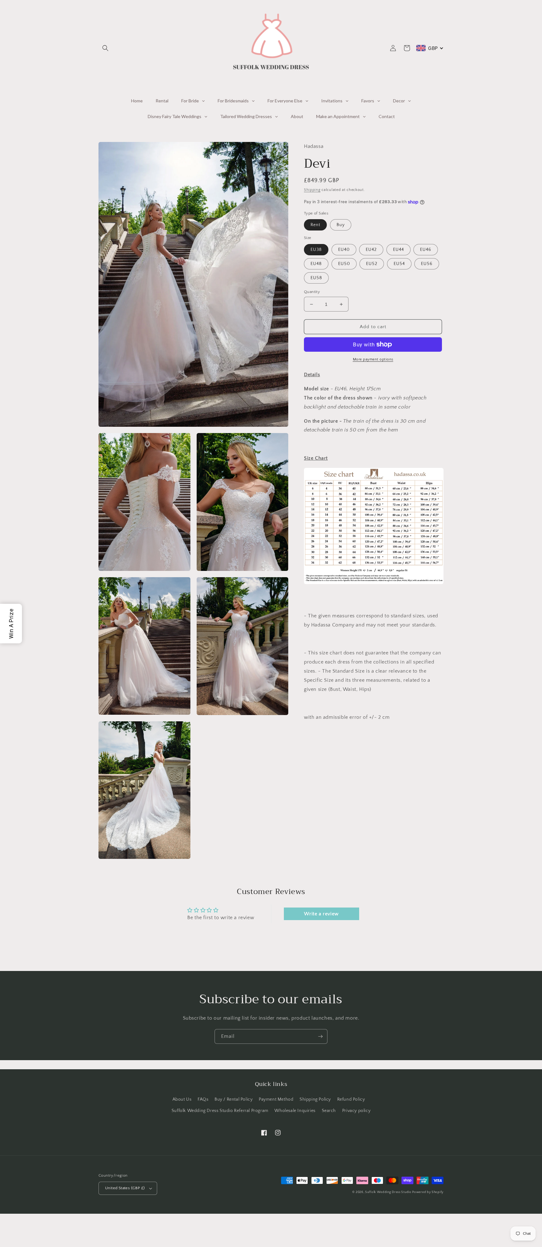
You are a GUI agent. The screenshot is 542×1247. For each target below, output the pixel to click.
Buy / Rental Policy (233, 1099)
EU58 (316, 277)
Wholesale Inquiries (294, 1110)
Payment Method (276, 1099)
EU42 (371, 249)
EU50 (344, 263)
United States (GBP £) (125, 1188)
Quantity (312, 292)
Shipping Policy (315, 1099)
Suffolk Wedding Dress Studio (388, 1192)
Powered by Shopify (428, 1192)
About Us (182, 1099)
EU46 (425, 249)
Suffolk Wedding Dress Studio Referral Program (220, 1110)
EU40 (344, 249)
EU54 (399, 263)
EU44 (398, 249)
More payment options (373, 359)
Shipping (312, 190)
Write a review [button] (321, 914)
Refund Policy (351, 1099)
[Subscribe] (320, 1036)
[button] (105, 48)
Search (329, 1110)
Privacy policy (356, 1110)
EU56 (427, 263)
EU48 (316, 263)
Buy (341, 224)
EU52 (371, 263)
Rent (315, 224)
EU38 (316, 249)
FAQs (203, 1099)
